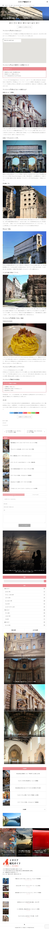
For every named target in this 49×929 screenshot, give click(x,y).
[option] (8, 842)
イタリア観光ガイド (24, 2)
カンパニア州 (25, 625)
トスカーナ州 (25, 616)
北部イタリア (24, 588)
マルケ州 (25, 619)
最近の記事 (14, 630)
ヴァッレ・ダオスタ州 (25, 594)
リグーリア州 (25, 597)
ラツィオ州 (8, 19)
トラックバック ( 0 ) (35, 494)
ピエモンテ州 (25, 591)
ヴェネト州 (25, 603)
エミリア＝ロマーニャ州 (25, 606)
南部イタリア (24, 622)
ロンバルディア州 (25, 600)
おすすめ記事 (35, 630)
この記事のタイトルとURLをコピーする (24, 27)
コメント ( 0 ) (14, 494)
